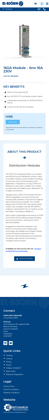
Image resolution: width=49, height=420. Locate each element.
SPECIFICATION (26, 259)
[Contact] (11, 343)
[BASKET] (35, 3)
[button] (42, 4)
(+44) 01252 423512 (10, 318)
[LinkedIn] (5, 343)
